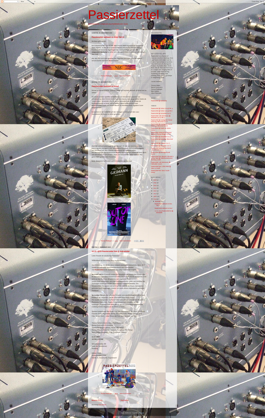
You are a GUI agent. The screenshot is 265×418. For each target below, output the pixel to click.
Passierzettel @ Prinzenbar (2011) (161, 146)
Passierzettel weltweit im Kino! (105, 86)
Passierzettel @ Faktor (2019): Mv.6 (161, 111)
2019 (155, 199)
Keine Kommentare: (125, 76)
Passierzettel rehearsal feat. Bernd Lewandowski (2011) (161, 149)
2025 (155, 182)
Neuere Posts (97, 400)
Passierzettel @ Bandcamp (159, 100)
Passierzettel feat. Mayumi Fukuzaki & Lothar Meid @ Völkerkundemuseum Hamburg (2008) (162, 158)
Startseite (124, 400)
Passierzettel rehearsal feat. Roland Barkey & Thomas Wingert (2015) (161, 133)
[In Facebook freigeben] (141, 76)
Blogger (141, 413)
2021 (155, 193)
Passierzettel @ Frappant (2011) (160, 143)
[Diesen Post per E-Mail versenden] (135, 76)
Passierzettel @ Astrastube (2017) (161, 113)
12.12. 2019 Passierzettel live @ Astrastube (111, 251)
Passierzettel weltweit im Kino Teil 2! (108, 37)
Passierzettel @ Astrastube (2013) (161, 136)
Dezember (158, 201)
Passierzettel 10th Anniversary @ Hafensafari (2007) (160, 163)
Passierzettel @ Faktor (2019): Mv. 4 (162, 108)
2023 (155, 188)
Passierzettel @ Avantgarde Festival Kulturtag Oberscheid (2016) (161, 125)
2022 (155, 191)
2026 (155, 180)
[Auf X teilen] (139, 76)
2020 (155, 196)
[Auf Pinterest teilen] (143, 76)
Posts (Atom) (102, 404)
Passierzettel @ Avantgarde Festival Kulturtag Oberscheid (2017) (161, 120)
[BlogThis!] (137, 76)
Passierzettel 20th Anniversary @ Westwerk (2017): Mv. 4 (160, 116)
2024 (155, 185)
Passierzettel (123, 15)
